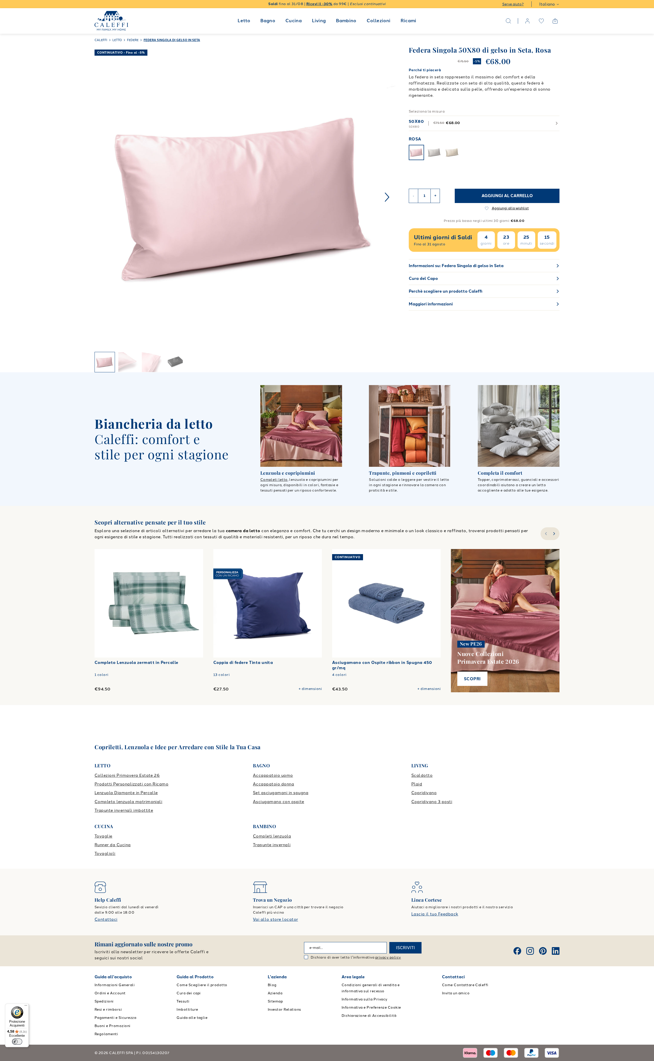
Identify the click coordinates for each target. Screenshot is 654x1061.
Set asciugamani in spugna (280, 792)
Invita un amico (456, 993)
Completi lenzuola (272, 836)
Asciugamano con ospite (278, 801)
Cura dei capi (189, 993)
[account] (527, 21)
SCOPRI (472, 678)
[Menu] (26, 1007)
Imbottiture (187, 1009)
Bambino (346, 20)
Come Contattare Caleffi (465, 985)
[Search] (508, 21)
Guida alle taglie (192, 1018)
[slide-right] (554, 533)
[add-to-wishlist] (194, 558)
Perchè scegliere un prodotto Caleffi (445, 291)
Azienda (275, 993)
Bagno (267, 20)
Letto (244, 20)
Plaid (416, 784)
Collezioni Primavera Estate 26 (127, 775)
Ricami (408, 20)
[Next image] (387, 197)
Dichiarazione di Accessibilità (369, 1016)
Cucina (293, 20)
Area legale (353, 976)
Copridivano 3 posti (431, 801)
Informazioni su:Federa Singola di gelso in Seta (456, 265)
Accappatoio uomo (273, 775)
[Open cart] (555, 21)
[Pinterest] (543, 951)
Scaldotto (422, 775)
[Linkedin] (555, 951)
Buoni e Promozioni (113, 1026)
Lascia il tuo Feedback (434, 914)
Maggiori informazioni (431, 304)
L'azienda (277, 976)
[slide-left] (545, 533)
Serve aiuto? (513, 4)
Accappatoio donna (273, 784)
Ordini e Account (110, 993)
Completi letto (274, 480)
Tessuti (183, 1001)
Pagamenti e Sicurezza (115, 1018)
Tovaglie (103, 836)
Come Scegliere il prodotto (202, 985)
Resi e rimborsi (108, 1009)
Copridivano (424, 792)
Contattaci (106, 919)
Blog (272, 985)
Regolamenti (106, 1034)
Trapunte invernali (272, 844)
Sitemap (275, 1001)
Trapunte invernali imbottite (124, 810)
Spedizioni (104, 1001)
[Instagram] (530, 951)
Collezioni (379, 20)
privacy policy (388, 957)
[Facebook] (517, 951)
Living (319, 20)
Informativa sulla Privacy (365, 999)
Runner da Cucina (113, 844)
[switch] (17, 1042)
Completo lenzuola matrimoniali (128, 801)
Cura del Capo (423, 278)
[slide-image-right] (434, 603)
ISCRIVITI (405, 947)
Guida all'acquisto (113, 976)
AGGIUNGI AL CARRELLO (507, 195)
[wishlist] (541, 21)
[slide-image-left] (338, 603)
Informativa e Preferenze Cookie (371, 1007)
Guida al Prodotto (195, 976)
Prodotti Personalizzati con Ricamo (131, 784)
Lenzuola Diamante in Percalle (126, 792)
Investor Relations (284, 1009)
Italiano (547, 4)
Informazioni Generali (115, 985)
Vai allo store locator (275, 919)
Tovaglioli (105, 853)
